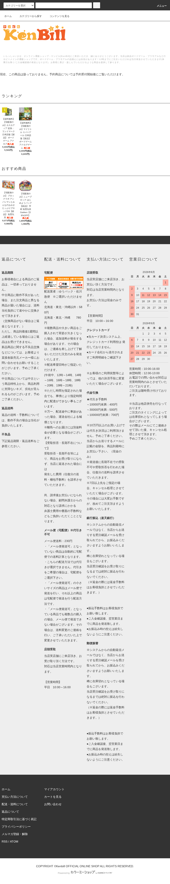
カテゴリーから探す (30, 16)
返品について (10, 811)
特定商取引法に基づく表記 (19, 819)
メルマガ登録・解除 (15, 834)
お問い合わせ (53, 804)
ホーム (8, 16)
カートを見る (53, 796)
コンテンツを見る (59, 16)
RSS (4, 841)
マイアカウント (54, 789)
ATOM (14, 841)
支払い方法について (15, 796)
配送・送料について (15, 804)
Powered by (64, 873)
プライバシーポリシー (16, 826)
